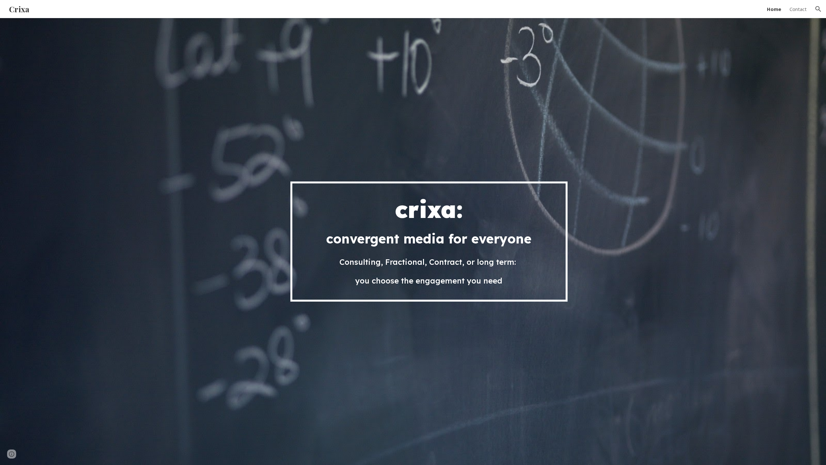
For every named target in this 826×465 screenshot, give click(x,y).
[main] (428, 241)
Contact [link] (798, 9)
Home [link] (774, 9)
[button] (818, 9)
